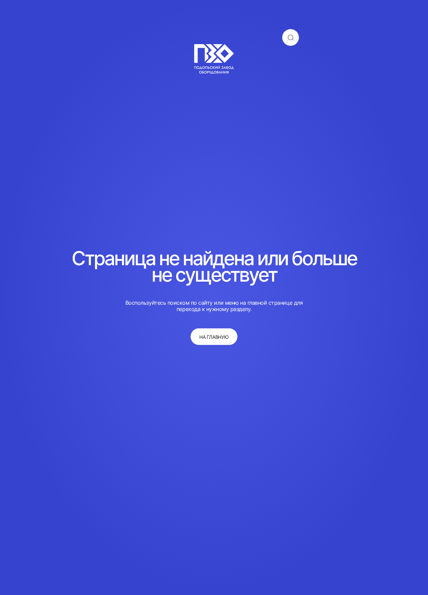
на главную (213, 336)
